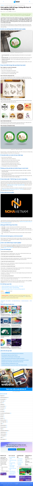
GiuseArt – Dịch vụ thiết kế (8, 247)
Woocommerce (3, 439)
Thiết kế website (3, 434)
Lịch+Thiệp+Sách (3, 421)
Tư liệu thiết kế (2, 435)
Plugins (1, 428)
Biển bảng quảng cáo (4, 397)
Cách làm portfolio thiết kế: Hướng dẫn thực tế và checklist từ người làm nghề (16, 348)
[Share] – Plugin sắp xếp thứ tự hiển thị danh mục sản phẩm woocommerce (13, 358)
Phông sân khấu (3, 425)
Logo (1, 423)
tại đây (24, 296)
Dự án (1, 402)
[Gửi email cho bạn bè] (7, 292)
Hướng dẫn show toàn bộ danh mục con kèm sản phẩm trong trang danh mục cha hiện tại (15, 360)
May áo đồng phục (12, 471)
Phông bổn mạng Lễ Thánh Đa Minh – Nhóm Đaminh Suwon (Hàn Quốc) (12, 361)
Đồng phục (2, 404)
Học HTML (2, 411)
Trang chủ (2, 5)
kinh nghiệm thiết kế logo (16, 300)
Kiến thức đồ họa (13, 11)
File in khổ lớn (2, 406)
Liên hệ (16, 483)
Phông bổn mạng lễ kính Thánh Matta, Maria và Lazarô (10, 363)
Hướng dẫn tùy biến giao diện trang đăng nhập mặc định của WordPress (12, 353)
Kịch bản (1, 416)
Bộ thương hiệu (2, 399)
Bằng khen (2, 395)
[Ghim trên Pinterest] (9, 292)
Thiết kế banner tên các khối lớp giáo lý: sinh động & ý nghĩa (11, 356)
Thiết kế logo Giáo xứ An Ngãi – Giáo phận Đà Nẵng (10, 287)
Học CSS (1, 409)
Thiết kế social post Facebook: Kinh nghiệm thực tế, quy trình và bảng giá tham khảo (5, 326)
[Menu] (3, 1)
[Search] (29, 1)
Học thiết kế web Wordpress (5, 413)
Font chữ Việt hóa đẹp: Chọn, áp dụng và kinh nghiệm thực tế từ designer (16, 337)
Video (1, 437)
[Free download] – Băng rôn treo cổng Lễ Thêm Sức (10, 355)
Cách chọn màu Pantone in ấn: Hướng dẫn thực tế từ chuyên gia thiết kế (16, 326)
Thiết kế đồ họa (3, 432)
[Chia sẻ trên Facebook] (6, 292)
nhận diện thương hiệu (24, 300)
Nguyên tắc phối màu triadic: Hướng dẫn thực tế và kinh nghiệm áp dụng (6, 348)
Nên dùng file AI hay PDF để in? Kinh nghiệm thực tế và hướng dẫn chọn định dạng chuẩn (6, 315)
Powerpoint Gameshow (4, 430)
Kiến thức (2, 418)
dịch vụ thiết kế (8, 300)
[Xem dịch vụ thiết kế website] (12, 477)
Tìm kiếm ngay (27, 15)
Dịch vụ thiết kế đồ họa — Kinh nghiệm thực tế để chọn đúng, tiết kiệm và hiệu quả (16, 315)
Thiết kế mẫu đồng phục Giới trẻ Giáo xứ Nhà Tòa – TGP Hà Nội (12, 189)
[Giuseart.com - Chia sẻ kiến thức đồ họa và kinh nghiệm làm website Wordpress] (16, 1)
